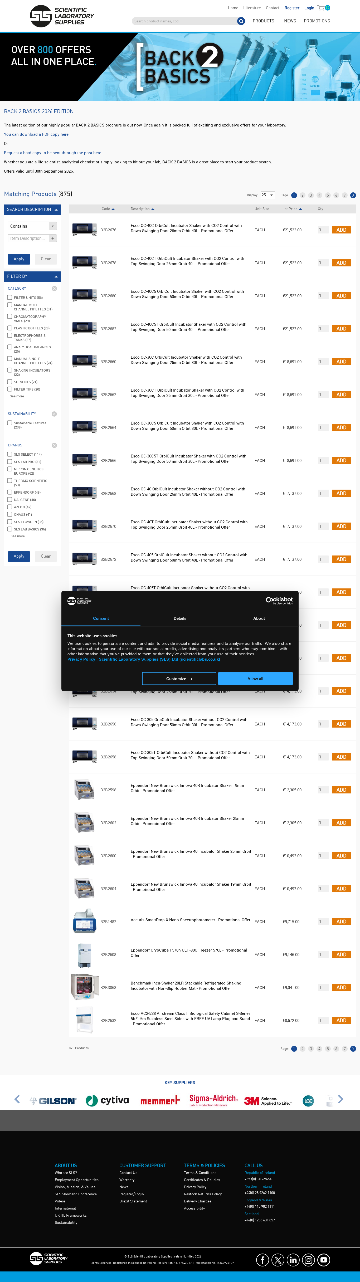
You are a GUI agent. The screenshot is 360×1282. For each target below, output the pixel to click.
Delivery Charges (197, 1201)
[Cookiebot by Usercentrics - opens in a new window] (270, 601)
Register (292, 8)
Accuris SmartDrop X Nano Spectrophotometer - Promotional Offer (190, 919)
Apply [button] (19, 259)
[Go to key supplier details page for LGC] (308, 1107)
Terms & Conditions (200, 1173)
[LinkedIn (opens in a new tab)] (293, 1260)
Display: (252, 195)
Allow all (255, 678)
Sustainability (66, 1223)
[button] (322, 8)
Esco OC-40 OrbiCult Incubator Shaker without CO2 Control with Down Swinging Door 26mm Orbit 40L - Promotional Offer (188, 491)
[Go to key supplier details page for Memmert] (160, 1107)
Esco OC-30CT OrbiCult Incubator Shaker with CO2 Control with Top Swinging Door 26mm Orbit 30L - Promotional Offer (187, 392)
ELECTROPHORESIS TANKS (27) (30, 337)
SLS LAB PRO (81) (27, 461)
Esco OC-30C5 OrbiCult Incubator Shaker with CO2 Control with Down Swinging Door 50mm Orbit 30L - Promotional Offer (187, 425)
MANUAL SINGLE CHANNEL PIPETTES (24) (33, 360)
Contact (272, 8)
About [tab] (259, 618)
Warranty (126, 1180)
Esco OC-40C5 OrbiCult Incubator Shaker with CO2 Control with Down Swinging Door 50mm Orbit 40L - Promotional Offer (187, 294)
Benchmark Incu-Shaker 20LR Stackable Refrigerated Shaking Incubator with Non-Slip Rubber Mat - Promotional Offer (186, 985)
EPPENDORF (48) (27, 492)
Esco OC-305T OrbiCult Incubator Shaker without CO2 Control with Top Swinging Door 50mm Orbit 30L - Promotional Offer (190, 755)
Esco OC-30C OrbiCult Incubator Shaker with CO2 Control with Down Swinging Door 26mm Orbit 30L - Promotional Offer (186, 359)
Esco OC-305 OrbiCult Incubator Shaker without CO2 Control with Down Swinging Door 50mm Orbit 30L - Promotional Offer (189, 722)
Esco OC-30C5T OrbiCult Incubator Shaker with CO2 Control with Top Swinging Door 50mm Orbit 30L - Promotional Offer (188, 458)
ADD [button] (342, 229)
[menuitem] (233, 8)
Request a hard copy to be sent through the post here (52, 152)
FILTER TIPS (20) (27, 389)
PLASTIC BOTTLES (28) (32, 328)
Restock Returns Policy (203, 1194)
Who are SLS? (66, 1173)
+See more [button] (16, 396)
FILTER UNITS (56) (28, 297)
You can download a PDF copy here (36, 134)
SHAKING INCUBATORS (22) (32, 372)
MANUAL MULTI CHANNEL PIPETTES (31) (33, 307)
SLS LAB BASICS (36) (30, 529)
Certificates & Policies (202, 1180)
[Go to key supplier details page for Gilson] (53, 1107)
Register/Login (131, 1194)
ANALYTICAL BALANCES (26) (32, 349)
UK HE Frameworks (71, 1215)
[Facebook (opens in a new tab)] (262, 1260)
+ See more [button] (16, 536)
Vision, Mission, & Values (75, 1187)
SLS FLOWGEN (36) (28, 521)
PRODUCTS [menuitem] (263, 21)
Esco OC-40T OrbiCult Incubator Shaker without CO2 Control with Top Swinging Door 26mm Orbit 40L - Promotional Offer (189, 524)
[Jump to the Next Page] (353, 195)
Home (233, 8)
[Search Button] (241, 21)
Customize (176, 678)
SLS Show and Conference (76, 1194)
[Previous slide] (18, 1101)
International (65, 1208)
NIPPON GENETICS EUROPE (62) (28, 471)
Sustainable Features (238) (30, 425)
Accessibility (194, 1208)
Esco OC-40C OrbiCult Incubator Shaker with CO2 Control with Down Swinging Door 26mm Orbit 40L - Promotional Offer (186, 228)
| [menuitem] (299, 8)
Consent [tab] (101, 618)
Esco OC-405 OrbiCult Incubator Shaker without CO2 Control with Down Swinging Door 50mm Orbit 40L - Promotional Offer (189, 557)
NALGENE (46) (25, 499)
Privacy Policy (195, 1187)
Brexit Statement (133, 1201)
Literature (252, 8)
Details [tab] (180, 618)
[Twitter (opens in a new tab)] (277, 1260)
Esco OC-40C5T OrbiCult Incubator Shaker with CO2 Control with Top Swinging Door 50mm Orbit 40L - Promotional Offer (188, 326)
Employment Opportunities (77, 1180)
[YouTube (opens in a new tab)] (323, 1260)
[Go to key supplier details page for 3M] (268, 1107)
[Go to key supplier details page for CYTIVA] (107, 1107)
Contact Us (128, 1173)
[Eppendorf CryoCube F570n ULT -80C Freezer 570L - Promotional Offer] (84, 966)
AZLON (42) (22, 507)
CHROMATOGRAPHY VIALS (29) (30, 318)
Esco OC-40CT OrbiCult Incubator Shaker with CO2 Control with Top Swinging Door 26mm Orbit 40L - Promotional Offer (187, 261)
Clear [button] (46, 259)
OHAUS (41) (23, 514)
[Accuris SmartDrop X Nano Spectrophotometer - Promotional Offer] (84, 934)
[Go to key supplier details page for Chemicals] (213, 1107)
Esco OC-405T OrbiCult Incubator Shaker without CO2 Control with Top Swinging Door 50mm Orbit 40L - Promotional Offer (190, 590)
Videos (60, 1201)
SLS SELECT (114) (28, 454)
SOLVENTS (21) (25, 381)
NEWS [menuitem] (290, 21)
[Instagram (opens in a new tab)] (308, 1260)
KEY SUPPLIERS (180, 1082)
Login (309, 8)
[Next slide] (341, 1101)
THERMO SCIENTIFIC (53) (30, 482)
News (123, 1187)
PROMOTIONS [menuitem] (317, 21)
